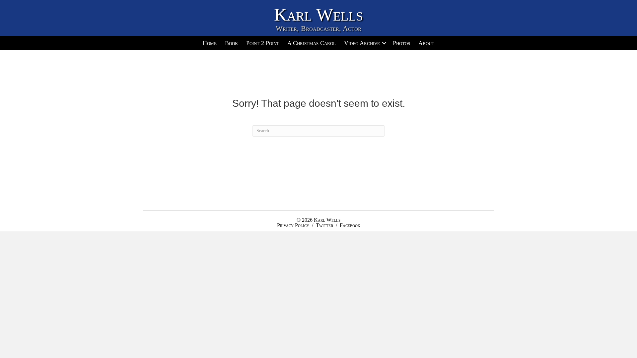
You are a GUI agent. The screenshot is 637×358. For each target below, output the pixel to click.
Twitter (324, 225)
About (426, 43)
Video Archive (362, 43)
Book (231, 43)
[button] (384, 43)
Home (210, 43)
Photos (401, 43)
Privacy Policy (293, 225)
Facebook (350, 225)
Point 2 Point (262, 43)
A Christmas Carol (311, 43)
